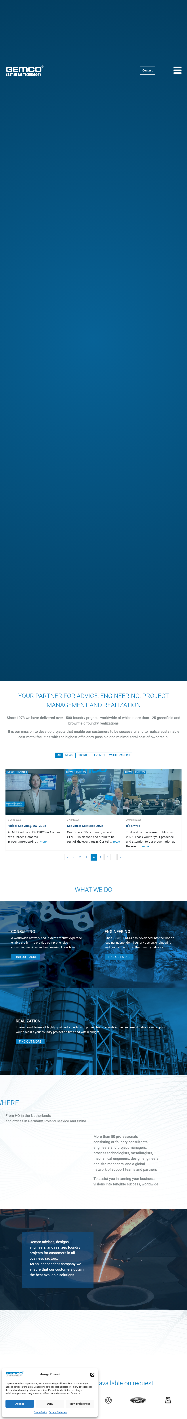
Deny (50, 1403)
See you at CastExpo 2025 (85, 826)
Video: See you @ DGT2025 (27, 826)
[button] (92, 1374)
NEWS (10, 772)
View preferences (80, 1403)
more (43, 841)
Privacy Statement (58, 1412)
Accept (19, 1403)
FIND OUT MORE (25, 957)
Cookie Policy (40, 1412)
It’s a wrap (133, 826)
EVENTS (22, 772)
